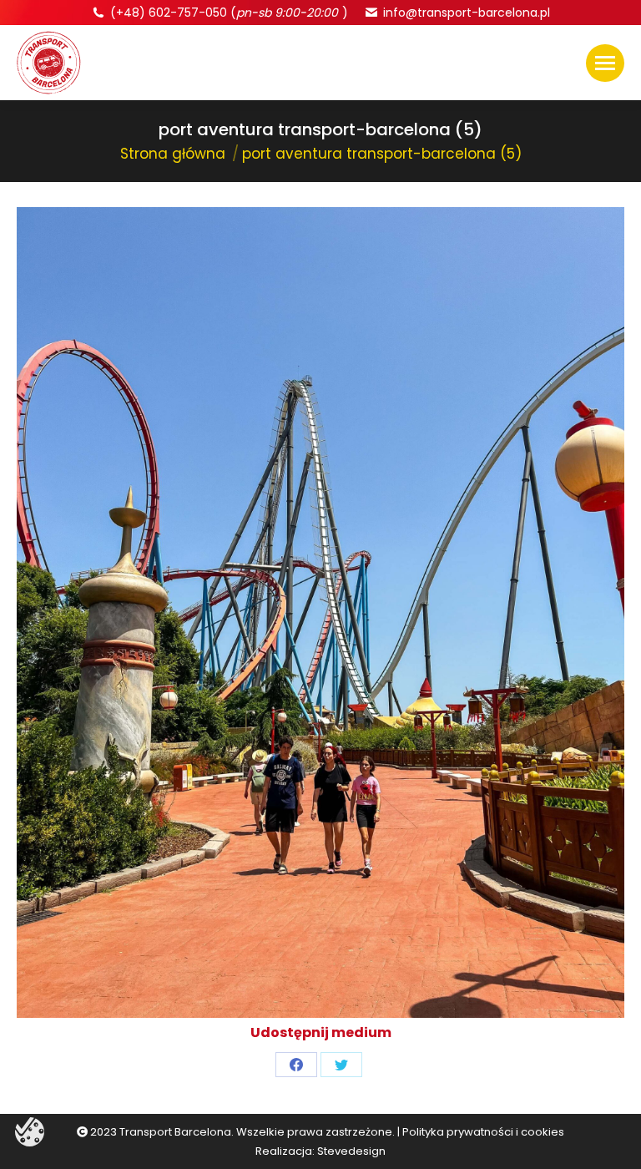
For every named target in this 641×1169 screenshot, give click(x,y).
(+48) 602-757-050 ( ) (229, 12)
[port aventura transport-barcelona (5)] (320, 612)
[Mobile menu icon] (605, 63)
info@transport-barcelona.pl (466, 12)
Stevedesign (351, 1151)
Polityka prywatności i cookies (483, 1132)
